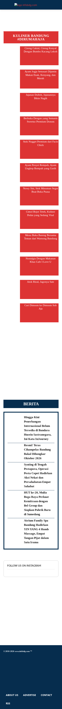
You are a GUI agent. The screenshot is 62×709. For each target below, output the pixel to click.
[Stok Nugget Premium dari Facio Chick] (11, 149)
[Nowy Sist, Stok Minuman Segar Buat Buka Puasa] (11, 195)
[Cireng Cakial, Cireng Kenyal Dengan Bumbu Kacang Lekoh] (11, 55)
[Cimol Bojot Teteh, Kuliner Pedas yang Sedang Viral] (11, 219)
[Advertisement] (31, 363)
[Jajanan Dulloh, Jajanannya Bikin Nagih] (11, 102)
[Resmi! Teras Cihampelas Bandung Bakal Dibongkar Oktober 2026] (15, 451)
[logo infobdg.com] (25, 5)
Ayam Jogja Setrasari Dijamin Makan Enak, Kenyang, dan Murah (40, 75)
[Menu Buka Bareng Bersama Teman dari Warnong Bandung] (11, 242)
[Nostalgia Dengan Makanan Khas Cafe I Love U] (11, 266)
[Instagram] (4, 662)
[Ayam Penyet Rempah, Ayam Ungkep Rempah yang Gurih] (11, 172)
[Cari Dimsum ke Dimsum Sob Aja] (11, 312)
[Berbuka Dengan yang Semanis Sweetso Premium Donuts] (11, 125)
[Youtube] (4, 682)
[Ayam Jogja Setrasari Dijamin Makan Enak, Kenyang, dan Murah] (11, 79)
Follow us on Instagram (24, 565)
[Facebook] (4, 656)
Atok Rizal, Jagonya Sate (40, 281)
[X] (4, 672)
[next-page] (31, 324)
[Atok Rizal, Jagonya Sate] (11, 289)
